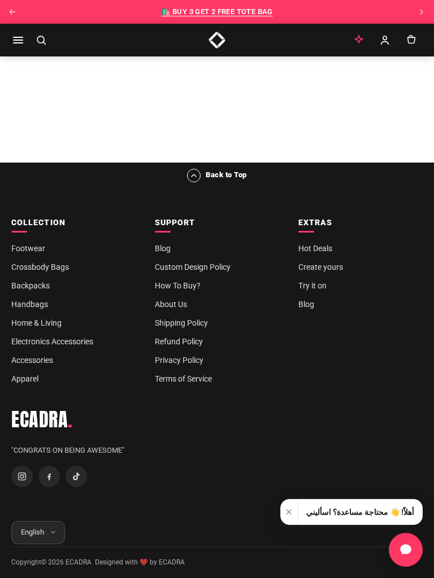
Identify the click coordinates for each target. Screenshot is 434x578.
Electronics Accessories (52, 341)
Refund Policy (179, 341)
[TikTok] (76, 476)
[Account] (385, 40)
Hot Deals (315, 248)
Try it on (312, 285)
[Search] (41, 40)
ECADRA (42, 419)
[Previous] (12, 12)
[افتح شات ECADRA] (406, 550)
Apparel (24, 378)
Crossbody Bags (40, 267)
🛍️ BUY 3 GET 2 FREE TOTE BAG (217, 11)
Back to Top (226, 174)
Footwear (28, 248)
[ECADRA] (217, 40)
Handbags (29, 304)
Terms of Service (183, 378)
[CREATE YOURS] (359, 40)
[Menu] (18, 40)
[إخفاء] (289, 512)
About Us (171, 304)
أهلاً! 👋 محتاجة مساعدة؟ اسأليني (360, 511)
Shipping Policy (181, 322)
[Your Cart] (411, 40)
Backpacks (30, 285)
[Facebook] (49, 476)
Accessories (32, 360)
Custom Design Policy (193, 267)
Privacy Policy (179, 360)
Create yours (320, 267)
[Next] (421, 12)
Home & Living (36, 322)
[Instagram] (22, 476)
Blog (163, 248)
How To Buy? (178, 285)
